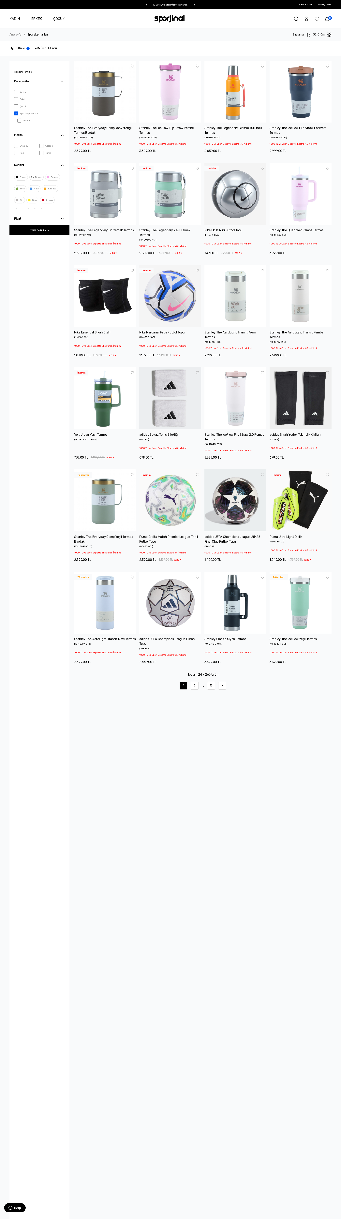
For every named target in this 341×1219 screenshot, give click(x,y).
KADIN (14, 19)
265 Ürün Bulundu (39, 230)
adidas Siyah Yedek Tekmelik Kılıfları (295, 434)
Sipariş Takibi (325, 4)
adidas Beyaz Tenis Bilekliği (158, 434)
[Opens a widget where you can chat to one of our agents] (15, 1208)
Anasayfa (15, 34)
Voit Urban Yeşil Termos (90, 434)
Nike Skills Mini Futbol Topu (223, 230)
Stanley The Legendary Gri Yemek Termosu (105, 230)
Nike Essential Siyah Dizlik (92, 332)
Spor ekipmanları (38, 34)
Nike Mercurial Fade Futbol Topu (162, 332)
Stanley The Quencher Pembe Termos (296, 230)
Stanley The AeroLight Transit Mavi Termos (105, 639)
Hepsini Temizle (23, 71)
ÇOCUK (59, 19)
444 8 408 (305, 4)
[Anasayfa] (170, 18)
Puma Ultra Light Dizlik (286, 537)
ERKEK (36, 19)
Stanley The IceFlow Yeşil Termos (293, 639)
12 (211, 685)
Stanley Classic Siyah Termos (225, 639)
